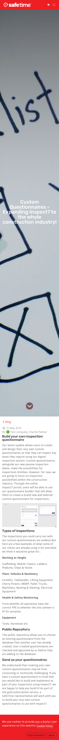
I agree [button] (51, 735)
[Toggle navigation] (54, 5)
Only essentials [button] (36, 735)
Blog (8, 422)
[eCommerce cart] (48, 5)
